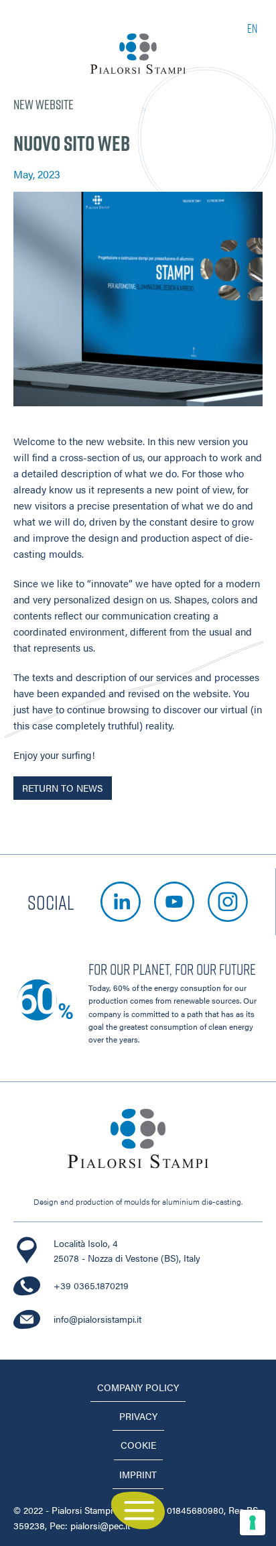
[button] (138, 1510)
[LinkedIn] (120, 902)
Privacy (138, 1416)
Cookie (138, 1444)
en (252, 28)
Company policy (138, 1387)
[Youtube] (174, 902)
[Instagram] (228, 902)
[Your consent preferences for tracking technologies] (252, 1522)
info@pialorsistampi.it (97, 1318)
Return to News (62, 787)
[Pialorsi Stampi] (138, 54)
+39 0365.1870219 (91, 1285)
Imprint (138, 1474)
